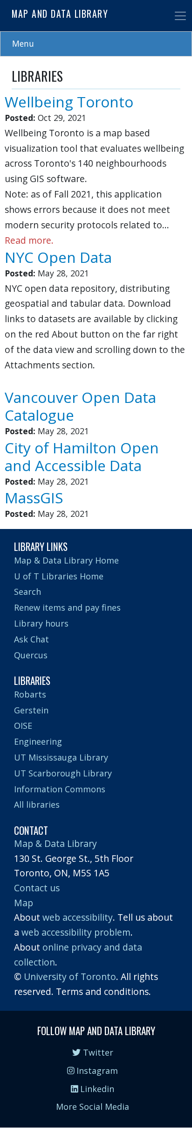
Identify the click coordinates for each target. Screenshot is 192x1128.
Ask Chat (31, 639)
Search (27, 591)
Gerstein (31, 710)
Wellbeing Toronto (69, 102)
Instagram (96, 1070)
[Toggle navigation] (180, 16)
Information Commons (59, 789)
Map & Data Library (55, 843)
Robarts (30, 694)
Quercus (31, 655)
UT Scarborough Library (63, 773)
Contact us (37, 887)
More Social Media (92, 1106)
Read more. (29, 240)
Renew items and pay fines (67, 607)
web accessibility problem (75, 932)
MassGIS (34, 497)
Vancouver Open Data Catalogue (80, 406)
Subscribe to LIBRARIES (15, 525)
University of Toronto (70, 976)
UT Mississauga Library (61, 757)
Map (23, 902)
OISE (23, 725)
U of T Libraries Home (58, 576)
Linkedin (96, 1088)
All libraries (37, 804)
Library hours (41, 623)
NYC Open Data (58, 257)
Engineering (38, 741)
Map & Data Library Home (66, 560)
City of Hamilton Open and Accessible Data (82, 456)
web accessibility (77, 917)
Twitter (97, 1052)
